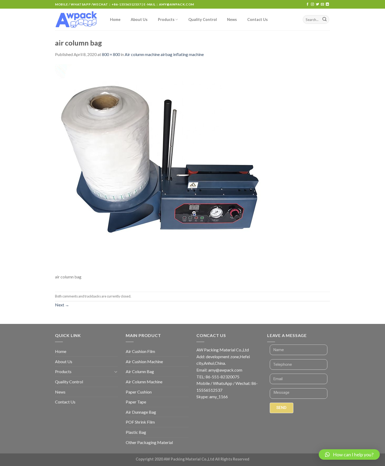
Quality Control (202, 19)
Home (115, 19)
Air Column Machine (144, 381)
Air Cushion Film (140, 351)
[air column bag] (160, 168)
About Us (139, 19)
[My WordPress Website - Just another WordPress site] (77, 20)
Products (166, 19)
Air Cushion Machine (144, 361)
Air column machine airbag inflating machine (164, 54)
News (232, 19)
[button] (349, 454)
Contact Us (257, 19)
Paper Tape (136, 401)
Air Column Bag (140, 371)
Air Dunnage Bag (141, 411)
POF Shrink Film (140, 421)
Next (62, 304)
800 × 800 (111, 54)
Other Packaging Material (149, 442)
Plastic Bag (136, 432)
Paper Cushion (139, 391)
